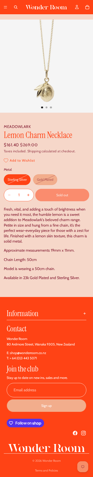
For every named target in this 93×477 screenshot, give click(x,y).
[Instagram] (83, 433)
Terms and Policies (46, 470)
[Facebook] (75, 433)
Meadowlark (17, 126)
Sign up (46, 405)
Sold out (62, 195)
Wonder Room (51, 460)
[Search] (15, 7)
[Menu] (5, 7)
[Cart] (87, 7)
